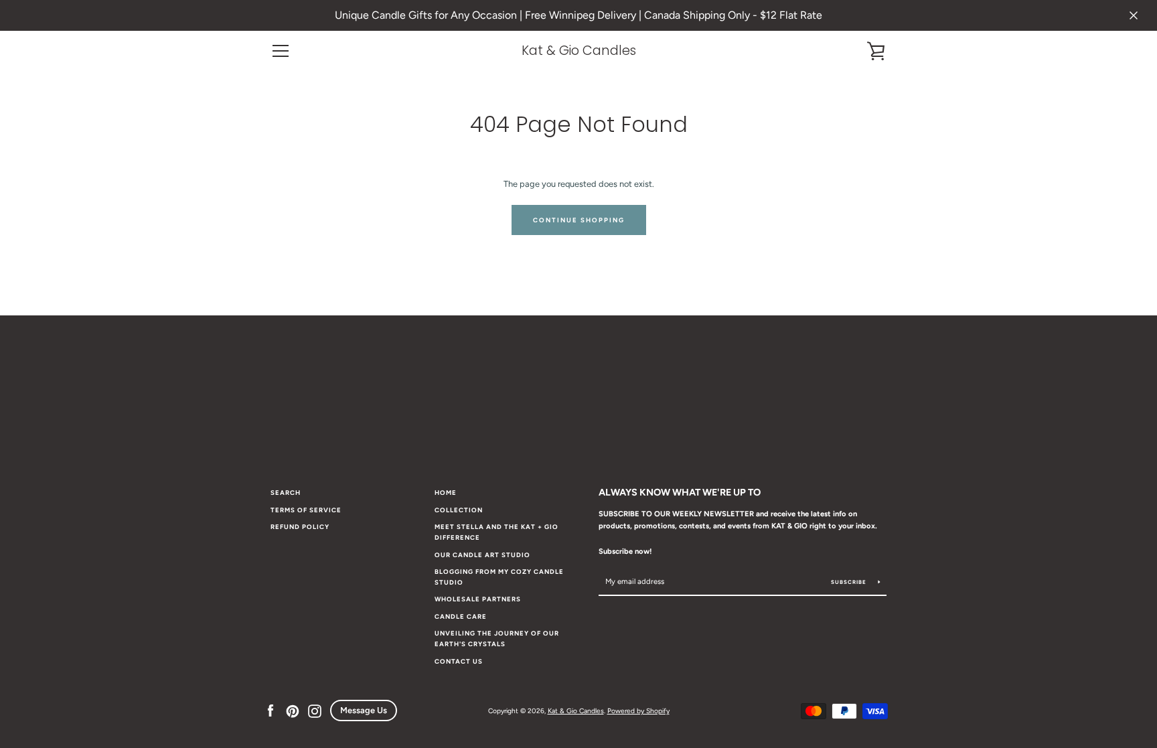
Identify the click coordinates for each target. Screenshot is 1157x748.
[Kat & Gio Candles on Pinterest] (292, 710)
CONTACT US (459, 661)
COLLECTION (459, 510)
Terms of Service (306, 510)
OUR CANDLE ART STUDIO (482, 554)
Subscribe (849, 582)
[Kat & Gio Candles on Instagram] (314, 710)
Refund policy (300, 526)
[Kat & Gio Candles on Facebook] (270, 710)
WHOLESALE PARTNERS (478, 599)
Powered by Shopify (638, 710)
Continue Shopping (579, 220)
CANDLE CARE (461, 616)
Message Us (363, 710)
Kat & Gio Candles (579, 50)
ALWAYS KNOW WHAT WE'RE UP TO (680, 492)
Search (286, 492)
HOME (446, 492)
